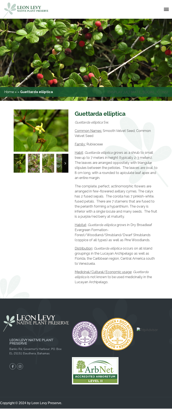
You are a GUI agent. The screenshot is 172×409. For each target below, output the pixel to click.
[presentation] (17, 163)
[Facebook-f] (12, 366)
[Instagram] (20, 366)
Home (9, 92)
